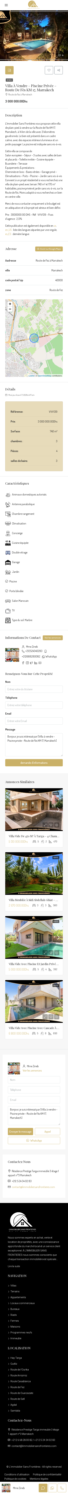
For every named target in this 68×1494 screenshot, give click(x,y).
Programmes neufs (21, 1332)
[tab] (9, 70)
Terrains (15, 1291)
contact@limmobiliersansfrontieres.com (33, 1187)
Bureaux (15, 1309)
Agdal (13, 1404)
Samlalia (15, 1410)
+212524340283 (33, 651)
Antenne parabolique (23, 504)
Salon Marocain (20, 600)
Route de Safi (17, 1399)
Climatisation (19, 523)
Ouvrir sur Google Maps (50, 249)
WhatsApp (51, 656)
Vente (55, 794)
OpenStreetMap (44, 375)
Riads (13, 1315)
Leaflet (31, 375)
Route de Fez (17, 1387)
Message (10, 729)
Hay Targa (16, 1358)
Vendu (9, 80)
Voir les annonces (53, 637)
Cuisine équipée (20, 542)
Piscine (13, 581)
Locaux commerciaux (22, 1303)
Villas (13, 1285)
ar (55, 225)
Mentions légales (39, 1478)
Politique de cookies (15, 1478)
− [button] (10, 309)
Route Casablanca (20, 1381)
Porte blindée (16, 591)
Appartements (18, 1297)
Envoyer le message (20, 1131)
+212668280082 (31, 656)
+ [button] (10, 304)
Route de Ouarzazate (21, 1393)
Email (8, 713)
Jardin (15, 571)
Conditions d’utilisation (16, 1474)
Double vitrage (19, 552)
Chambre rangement (23, 513)
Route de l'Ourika (19, 1369)
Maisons (15, 1326)
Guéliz (13, 1363)
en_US (8, 230)
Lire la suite (14, 1266)
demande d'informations (34, 762)
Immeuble (15, 1338)
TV (13, 610)
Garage (16, 562)
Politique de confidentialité (47, 1474)
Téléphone (11, 697)
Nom (7, 682)
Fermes (14, 1320)
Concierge (17, 533)
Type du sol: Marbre (22, 620)
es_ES (8, 234)
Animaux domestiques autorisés (29, 494)
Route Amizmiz (18, 1375)
